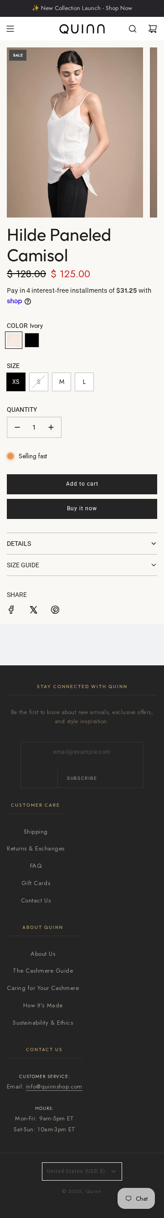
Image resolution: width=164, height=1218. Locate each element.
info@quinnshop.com (54, 1086)
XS (16, 381)
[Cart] (153, 29)
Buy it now (82, 508)
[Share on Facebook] (11, 611)
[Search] (133, 29)
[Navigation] (10, 29)
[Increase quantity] (51, 427)
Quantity (22, 409)
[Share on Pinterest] (55, 611)
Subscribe (82, 778)
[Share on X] (33, 611)
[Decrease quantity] (17, 427)
